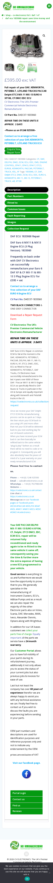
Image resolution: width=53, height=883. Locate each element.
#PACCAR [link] (20, 506)
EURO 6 (42, 174)
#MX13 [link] (26, 509)
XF (38, 15)
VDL (14, 171)
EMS (36, 162)
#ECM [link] (13, 506)
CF (38, 159)
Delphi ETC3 (10, 174)
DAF (33, 15)
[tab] (26, 189)
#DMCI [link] (13, 512)
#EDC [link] (38, 509)
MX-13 (27, 178)
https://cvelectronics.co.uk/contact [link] (26, 490)
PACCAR (28, 168)
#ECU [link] (32, 509)
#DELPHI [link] (30, 506)
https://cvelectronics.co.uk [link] (22, 496)
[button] (43, 35)
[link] (24, 373)
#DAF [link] (37, 506)
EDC (31, 162)
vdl (13, 181)
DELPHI (8, 162)
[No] (49, 872)
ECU (26, 162)
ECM (21, 162)
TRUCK (8, 171)
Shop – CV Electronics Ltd (18, 15)
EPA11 (18, 165)
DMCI (15, 162)
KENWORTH (17, 168)
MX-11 (20, 178)
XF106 (18, 181)
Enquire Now (13, 149)
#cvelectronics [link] (24, 512)
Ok (27, 879)
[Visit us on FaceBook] (26, 774)
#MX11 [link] (19, 509)
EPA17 (32, 165)
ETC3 (38, 165)
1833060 (29, 171)
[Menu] (49, 6)
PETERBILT (38, 168)
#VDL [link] (12, 509)
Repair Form (13, 152)
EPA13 (25, 165)
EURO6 (8, 168)
